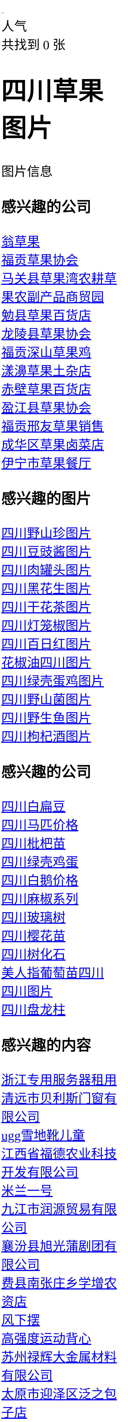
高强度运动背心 (46, 1339)
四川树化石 (33, 955)
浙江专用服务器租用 (59, 1080)
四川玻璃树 (33, 918)
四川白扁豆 (33, 807)
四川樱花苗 (33, 936)
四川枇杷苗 (33, 844)
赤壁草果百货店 (46, 390)
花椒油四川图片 (46, 663)
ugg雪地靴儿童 (43, 1136)
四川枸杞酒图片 (46, 737)
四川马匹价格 (39, 825)
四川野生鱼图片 (46, 718)
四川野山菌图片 (46, 700)
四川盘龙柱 (33, 1010)
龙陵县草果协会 (46, 334)
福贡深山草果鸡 (46, 353)
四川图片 (27, 992)
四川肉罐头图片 (46, 570)
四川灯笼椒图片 (46, 626)
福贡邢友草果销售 (52, 427)
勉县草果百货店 (46, 316)
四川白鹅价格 (39, 881)
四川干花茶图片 (46, 607)
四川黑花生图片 (46, 589)
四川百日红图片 (46, 644)
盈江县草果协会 (46, 408)
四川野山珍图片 (46, 533)
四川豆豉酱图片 (46, 552)
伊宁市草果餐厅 (46, 463)
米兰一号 (27, 1191)
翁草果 (20, 242)
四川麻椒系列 (39, 899)
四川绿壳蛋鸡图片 (52, 681)
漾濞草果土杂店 (46, 371)
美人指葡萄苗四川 (52, 973)
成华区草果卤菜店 (52, 445)
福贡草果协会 (39, 260)
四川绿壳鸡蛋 (39, 862)
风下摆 (20, 1320)
